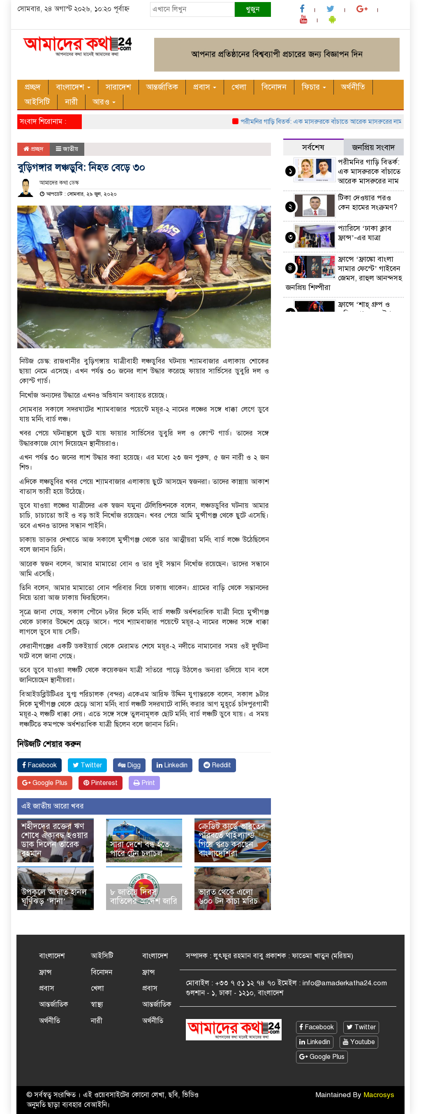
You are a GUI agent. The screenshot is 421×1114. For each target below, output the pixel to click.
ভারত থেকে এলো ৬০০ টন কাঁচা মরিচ (228, 896)
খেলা (238, 87)
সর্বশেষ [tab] (313, 147)
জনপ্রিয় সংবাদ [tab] (373, 147)
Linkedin (174, 765)
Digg (133, 765)
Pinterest (103, 783)
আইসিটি (37, 102)
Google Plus (49, 783)
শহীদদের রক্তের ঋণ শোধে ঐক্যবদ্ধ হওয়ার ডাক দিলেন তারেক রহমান (54, 840)
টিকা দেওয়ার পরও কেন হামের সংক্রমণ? (367, 202)
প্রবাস (202, 87)
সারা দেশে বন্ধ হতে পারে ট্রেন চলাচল (139, 849)
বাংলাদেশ (71, 87)
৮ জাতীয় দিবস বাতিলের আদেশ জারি (143, 896)
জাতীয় (70, 149)
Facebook (41, 765)
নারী (71, 102)
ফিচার (312, 87)
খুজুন (252, 9)
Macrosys (378, 1095)
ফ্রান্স (45, 972)
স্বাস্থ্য (97, 1004)
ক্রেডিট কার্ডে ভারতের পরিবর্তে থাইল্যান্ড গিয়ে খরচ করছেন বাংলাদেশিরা (232, 840)
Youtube (362, 1042)
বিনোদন (274, 87)
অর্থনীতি (353, 87)
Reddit (220, 765)
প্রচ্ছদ (33, 87)
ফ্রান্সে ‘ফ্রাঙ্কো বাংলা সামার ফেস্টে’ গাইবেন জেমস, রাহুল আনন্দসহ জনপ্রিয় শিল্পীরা (344, 273)
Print (147, 783)
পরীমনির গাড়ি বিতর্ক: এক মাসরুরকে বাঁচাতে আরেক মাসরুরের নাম (309, 122)
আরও (102, 102)
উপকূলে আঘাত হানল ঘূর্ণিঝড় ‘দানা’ (54, 896)
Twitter (90, 765)
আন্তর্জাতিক (162, 87)
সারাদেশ (118, 87)
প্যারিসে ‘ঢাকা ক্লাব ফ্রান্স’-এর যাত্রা (364, 233)
